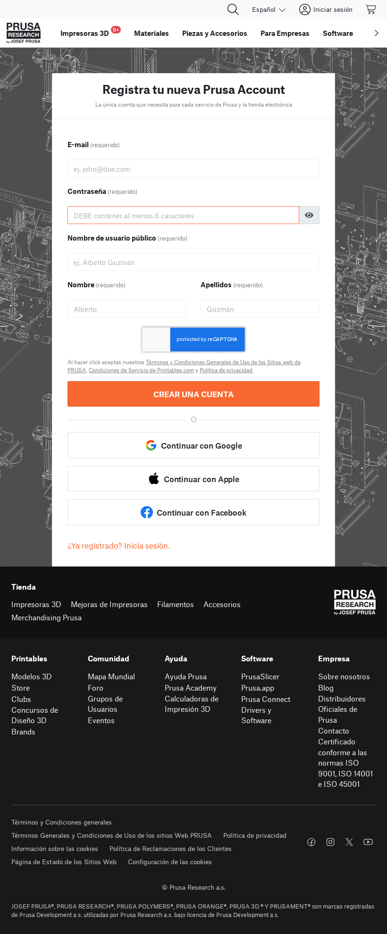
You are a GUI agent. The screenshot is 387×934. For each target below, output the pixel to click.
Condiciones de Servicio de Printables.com (141, 370)
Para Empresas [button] (285, 33)
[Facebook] (311, 842)
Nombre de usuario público (127, 238)
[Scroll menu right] (376, 33)
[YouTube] (368, 842)
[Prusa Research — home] (23, 33)
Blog (326, 687)
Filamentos (175, 604)
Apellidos (232, 284)
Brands (23, 731)
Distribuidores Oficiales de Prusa (342, 709)
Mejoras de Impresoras (109, 604)
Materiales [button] (151, 33)
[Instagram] (330, 842)
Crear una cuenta (193, 394)
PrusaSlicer (260, 676)
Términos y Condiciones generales (61, 822)
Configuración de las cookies (170, 862)
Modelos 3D (31, 676)
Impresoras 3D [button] (89, 31)
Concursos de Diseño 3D (34, 715)
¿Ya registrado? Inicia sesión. (118, 545)
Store (20, 687)
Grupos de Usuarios (105, 704)
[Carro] (371, 9)
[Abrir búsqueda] (233, 9)
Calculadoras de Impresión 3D (192, 704)
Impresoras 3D (36, 604)
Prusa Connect (265, 698)
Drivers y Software (256, 715)
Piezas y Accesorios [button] (214, 33)
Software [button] (338, 33)
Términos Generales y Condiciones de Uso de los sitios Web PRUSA (111, 835)
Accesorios (222, 604)
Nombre (96, 284)
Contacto (333, 730)
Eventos (101, 720)
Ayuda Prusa (186, 676)
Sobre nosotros (344, 676)
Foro (95, 687)
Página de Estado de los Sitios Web (64, 862)
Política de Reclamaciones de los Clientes (170, 848)
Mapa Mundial (111, 676)
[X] (349, 842)
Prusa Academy (191, 687)
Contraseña (102, 191)
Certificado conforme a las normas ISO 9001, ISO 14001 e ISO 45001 (345, 762)
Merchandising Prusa (46, 617)
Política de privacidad (226, 370)
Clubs (21, 698)
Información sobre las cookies (54, 848)
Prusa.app (257, 687)
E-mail (93, 144)
